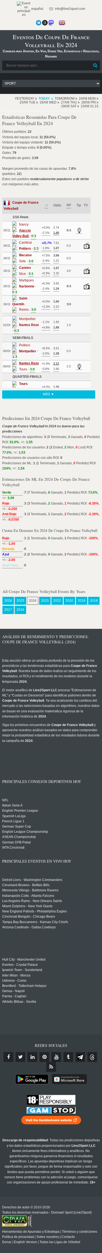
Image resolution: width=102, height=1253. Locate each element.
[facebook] (8, 1057)
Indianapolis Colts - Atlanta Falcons (28, 896)
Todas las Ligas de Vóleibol (59, 1242)
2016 (20, 610)
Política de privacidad (18, 1237)
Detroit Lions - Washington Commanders (32, 880)
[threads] (92, 1057)
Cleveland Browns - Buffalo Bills (26, 885)
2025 (20, 601)
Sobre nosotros (47, 1237)
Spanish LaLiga (14, 816)
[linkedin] (32, 1057)
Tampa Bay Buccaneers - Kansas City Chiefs (35, 922)
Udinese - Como (14, 981)
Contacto (68, 1237)
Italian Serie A (12, 805)
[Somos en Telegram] (38, 22)
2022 (57, 601)
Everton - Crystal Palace (20, 965)
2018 (94, 601)
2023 (45, 601)
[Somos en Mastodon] (51, 22)
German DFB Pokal (16, 842)
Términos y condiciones (79, 1232)
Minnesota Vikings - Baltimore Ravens (30, 890)
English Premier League (20, 811)
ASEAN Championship (19, 837)
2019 (81, 601)
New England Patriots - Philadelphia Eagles (34, 911)
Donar (6, 1242)
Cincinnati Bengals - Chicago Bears (28, 916)
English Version (25, 1242)
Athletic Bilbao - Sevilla (19, 1002)
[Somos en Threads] (45, 22)
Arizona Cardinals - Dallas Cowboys (29, 927)
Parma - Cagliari (14, 996)
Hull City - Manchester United (23, 959)
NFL (5, 800)
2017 (8, 610)
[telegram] (80, 1057)
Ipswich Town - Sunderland (22, 970)
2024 (32, 601)
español (36, 9)
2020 (69, 601)
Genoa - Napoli (13, 991)
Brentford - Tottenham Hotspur (24, 986)
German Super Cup (16, 826)
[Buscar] (95, 65)
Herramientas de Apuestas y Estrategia (31, 1232)
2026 (8, 601)
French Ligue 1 (13, 821)
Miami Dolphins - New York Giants (27, 906)
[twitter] (20, 1057)
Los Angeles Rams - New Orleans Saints (32, 901)
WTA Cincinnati (13, 847)
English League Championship (25, 832)
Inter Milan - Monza (16, 975)
